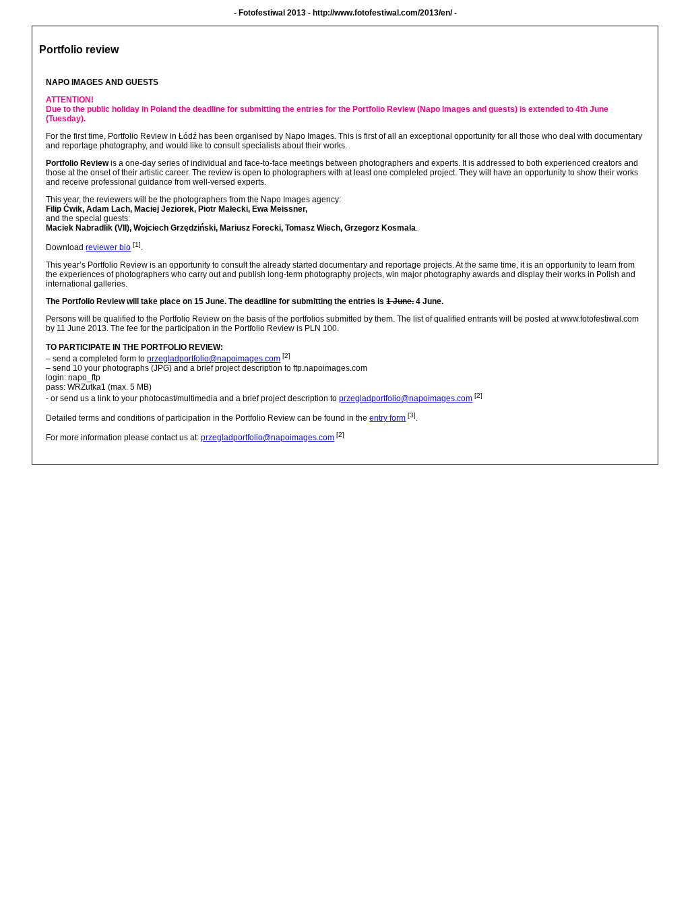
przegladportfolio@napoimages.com (213, 358)
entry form (387, 418)
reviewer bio (108, 247)
